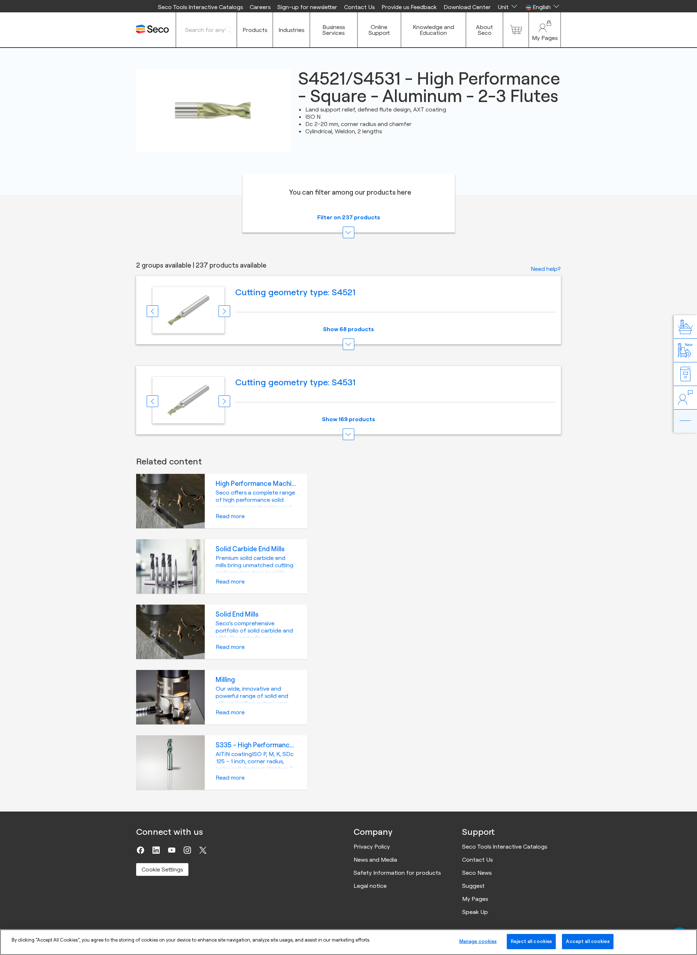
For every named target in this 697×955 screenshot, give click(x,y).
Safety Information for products (397, 872)
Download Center (467, 7)
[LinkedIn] (156, 850)
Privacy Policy (372, 846)
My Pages (475, 898)
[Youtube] (171, 850)
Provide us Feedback (409, 7)
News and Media (375, 859)
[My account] (545, 29)
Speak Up (475, 911)
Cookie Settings (162, 869)
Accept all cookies (587, 941)
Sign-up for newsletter (307, 7)
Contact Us (359, 7)
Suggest (473, 885)
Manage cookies (478, 941)
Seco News (477, 872)
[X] (203, 850)
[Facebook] (140, 850)
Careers (260, 7)
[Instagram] (187, 850)
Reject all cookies (531, 941)
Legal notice (370, 885)
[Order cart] (516, 29)
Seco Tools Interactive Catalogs (200, 7)
